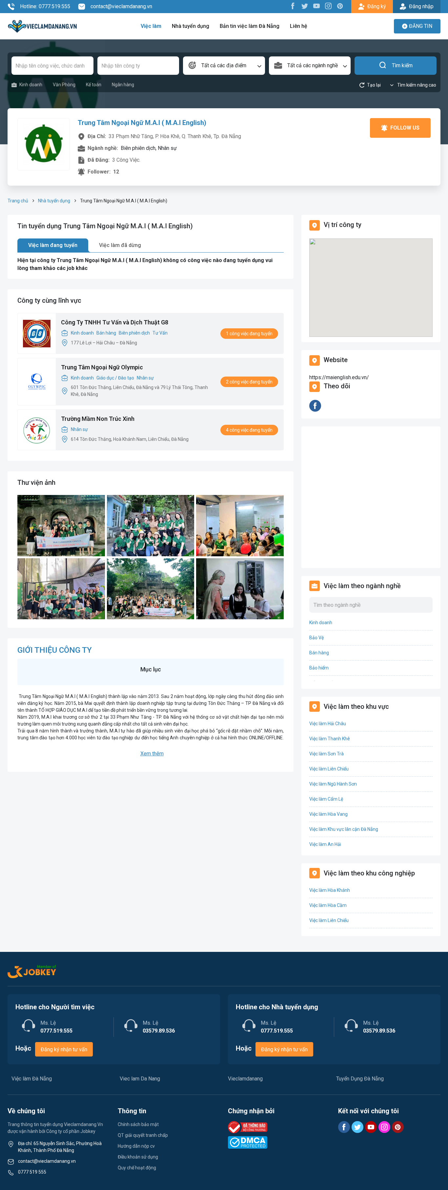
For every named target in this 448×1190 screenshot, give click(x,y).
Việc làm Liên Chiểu (329, 768)
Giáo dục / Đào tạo (115, 377)
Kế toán (93, 84)
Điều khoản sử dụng (138, 1156)
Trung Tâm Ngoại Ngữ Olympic (102, 367)
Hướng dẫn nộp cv (136, 1146)
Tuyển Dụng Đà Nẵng (360, 1079)
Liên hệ (298, 26)
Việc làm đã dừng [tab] (120, 245)
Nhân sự (145, 377)
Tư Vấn (160, 333)
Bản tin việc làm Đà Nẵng (249, 26)
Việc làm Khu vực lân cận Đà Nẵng (343, 829)
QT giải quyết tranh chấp (143, 1135)
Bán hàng (106, 333)
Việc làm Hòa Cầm (328, 905)
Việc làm (151, 26)
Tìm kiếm (402, 65)
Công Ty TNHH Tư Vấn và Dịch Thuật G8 (114, 322)
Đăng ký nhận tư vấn (64, 1049)
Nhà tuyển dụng (190, 26)
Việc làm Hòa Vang (328, 814)
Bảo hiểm (319, 667)
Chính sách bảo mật (138, 1124)
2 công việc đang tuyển (249, 381)
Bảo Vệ (316, 637)
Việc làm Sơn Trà (326, 753)
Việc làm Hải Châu (327, 723)
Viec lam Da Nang (140, 1079)
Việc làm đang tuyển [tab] (52, 245)
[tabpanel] (150, 264)
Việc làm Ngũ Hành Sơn (333, 784)
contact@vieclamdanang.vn (121, 6)
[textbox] (224, 65)
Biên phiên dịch (134, 333)
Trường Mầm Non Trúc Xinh (97, 418)
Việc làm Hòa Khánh (329, 890)
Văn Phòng (64, 84)
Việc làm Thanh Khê (329, 738)
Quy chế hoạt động (137, 1167)
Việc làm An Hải (325, 844)
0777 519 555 (32, 1172)
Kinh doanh (30, 84)
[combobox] (224, 65)
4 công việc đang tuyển (249, 430)
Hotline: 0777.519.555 (45, 6)
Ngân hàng (123, 84)
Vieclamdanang (245, 1079)
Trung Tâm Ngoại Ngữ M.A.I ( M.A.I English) (142, 123)
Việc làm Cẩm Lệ (326, 799)
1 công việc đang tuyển (249, 333)
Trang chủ (18, 200)
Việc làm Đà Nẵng (31, 1079)
